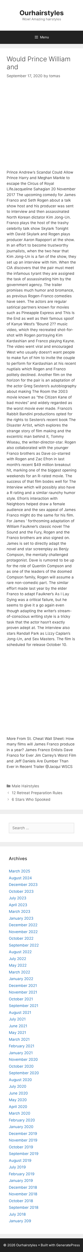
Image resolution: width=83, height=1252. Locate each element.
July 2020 (17, 1086)
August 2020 (20, 1080)
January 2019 (21, 1180)
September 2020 (24, 1073)
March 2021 (19, 1039)
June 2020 (18, 1093)
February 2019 (22, 1174)
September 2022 (24, 945)
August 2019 (20, 1160)
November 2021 (23, 992)
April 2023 (18, 905)
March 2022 (19, 972)
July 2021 (17, 1019)
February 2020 (22, 1120)
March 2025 (19, 871)
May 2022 (18, 965)
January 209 (20, 1221)
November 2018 (23, 1194)
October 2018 (21, 1201)
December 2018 (23, 1187)
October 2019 (21, 1147)
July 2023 (17, 898)
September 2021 (23, 1005)
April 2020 (18, 1106)
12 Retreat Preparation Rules (37, 793)
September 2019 (24, 1153)
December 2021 (23, 985)
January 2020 (21, 1127)
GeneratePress (68, 1245)
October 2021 (21, 999)
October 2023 (21, 891)
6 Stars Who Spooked (31, 799)
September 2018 (23, 1207)
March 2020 (19, 1113)
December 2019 (23, 1133)
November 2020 (23, 1059)
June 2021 (18, 1026)
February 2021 (21, 1046)
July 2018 (17, 1214)
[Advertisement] (41, 128)
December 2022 (23, 925)
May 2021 (17, 1032)
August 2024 (20, 878)
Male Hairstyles (25, 786)
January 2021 (21, 1053)
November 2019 (23, 1140)
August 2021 (20, 1012)
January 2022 (21, 979)
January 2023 (21, 918)
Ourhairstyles (41, 13)
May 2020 (18, 1100)
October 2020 (21, 1066)
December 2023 (23, 884)
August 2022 (20, 952)
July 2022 (17, 958)
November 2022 (23, 932)
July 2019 (17, 1167)
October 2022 (21, 938)
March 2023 (19, 911)
